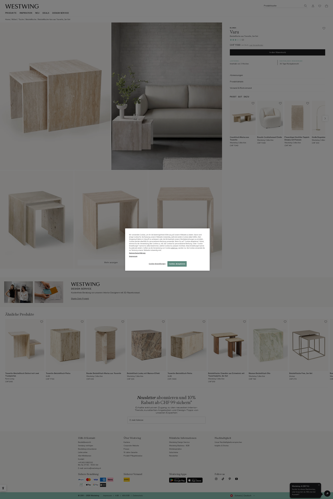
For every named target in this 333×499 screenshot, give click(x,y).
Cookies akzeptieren (177, 264)
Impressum (133, 256)
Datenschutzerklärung (137, 253)
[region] (167, 249)
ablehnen (174, 248)
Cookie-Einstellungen (157, 264)
